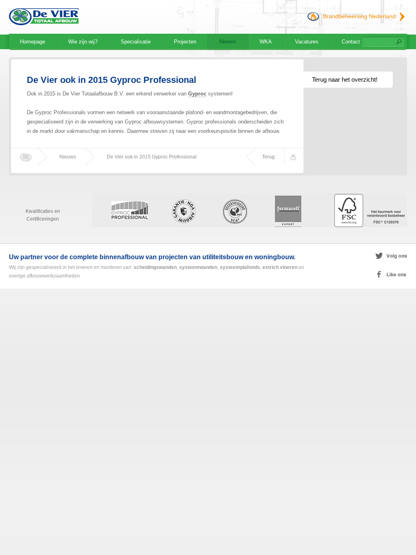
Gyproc (197, 94)
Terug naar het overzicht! (344, 79)
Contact (351, 42)
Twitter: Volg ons (355, 256)
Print (294, 156)
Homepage (32, 42)
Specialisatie (136, 42)
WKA (266, 42)
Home (27, 156)
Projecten (185, 42)
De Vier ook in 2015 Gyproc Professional (152, 157)
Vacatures (306, 42)
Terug (268, 157)
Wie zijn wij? (83, 42)
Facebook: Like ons (355, 275)
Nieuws (227, 42)
